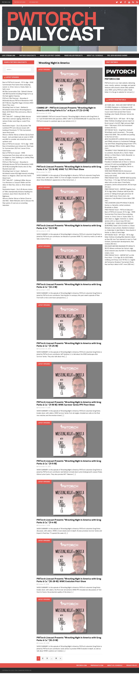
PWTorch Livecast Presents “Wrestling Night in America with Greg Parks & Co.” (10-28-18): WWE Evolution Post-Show (69, 580)
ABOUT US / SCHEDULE (95, 56)
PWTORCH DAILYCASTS (27, 56)
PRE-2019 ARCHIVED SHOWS (117, 56)
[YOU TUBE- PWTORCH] (129, 2)
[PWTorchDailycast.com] (69, 28)
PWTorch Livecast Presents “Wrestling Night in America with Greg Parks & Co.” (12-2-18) (69, 285)
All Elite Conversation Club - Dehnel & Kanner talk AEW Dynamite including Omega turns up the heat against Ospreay (18, 94)
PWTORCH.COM (6, 2)
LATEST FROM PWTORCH (117, 100)
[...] (133, 92)
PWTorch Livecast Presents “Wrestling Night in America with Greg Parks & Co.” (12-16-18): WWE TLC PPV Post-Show (69, 168)
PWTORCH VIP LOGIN (19, 2)
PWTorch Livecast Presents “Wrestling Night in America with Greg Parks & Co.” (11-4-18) (69, 521)
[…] (75, 121)
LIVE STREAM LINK (8, 56)
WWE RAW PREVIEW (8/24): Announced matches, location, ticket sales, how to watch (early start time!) (120, 173)
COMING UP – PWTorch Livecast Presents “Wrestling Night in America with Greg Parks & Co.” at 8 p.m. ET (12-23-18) (66, 109)
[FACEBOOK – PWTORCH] (125, 2)
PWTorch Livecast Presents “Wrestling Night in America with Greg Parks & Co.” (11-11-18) (69, 462)
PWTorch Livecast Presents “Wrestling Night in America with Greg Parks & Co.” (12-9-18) (69, 227)
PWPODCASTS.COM (97, 665)
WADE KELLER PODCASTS (73, 56)
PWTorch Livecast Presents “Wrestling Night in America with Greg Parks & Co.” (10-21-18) (69, 639)
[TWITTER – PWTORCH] (117, 2)
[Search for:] (18, 69)
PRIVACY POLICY (131, 665)
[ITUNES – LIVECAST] (133, 2)
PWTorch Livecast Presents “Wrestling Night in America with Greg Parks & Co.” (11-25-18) (69, 344)
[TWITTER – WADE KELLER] (121, 2)
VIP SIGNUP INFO (33, 2)
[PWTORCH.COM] (120, 76)
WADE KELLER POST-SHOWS (50, 56)
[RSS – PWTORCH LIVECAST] (137, 2)
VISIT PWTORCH (112, 62)
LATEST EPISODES (12, 77)
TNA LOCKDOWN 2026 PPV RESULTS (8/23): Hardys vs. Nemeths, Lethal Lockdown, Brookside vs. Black (119, 205)
